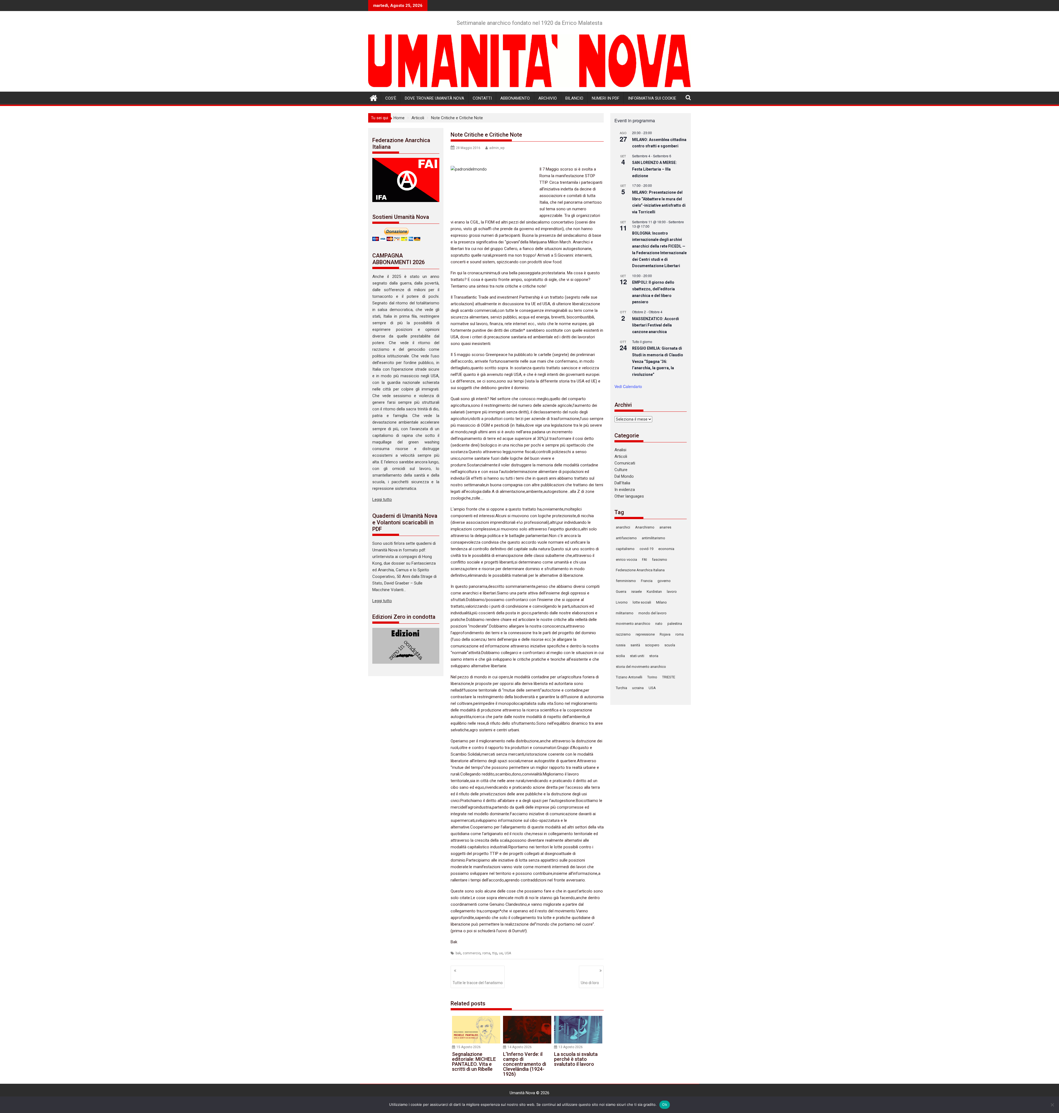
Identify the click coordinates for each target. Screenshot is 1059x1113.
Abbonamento (515, 98)
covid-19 (646, 549)
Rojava (665, 634)
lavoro (672, 591)
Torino (652, 677)
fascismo (659, 559)
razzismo (623, 634)
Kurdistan (654, 591)
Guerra (621, 591)
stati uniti (637, 656)
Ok (664, 1104)
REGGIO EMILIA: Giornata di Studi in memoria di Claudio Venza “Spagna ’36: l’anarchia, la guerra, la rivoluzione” (657, 361)
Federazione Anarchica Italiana (640, 570)
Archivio (547, 98)
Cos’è (390, 98)
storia (653, 656)
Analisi (620, 449)
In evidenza (624, 489)
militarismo (624, 613)
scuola (669, 645)
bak (458, 953)
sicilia (620, 656)
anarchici (623, 527)
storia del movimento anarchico (641, 667)
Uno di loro (590, 983)
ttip (494, 953)
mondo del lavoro (652, 613)
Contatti (482, 98)
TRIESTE (668, 677)
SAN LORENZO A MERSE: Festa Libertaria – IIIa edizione (654, 169)
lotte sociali (642, 602)
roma (486, 953)
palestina (674, 623)
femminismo (626, 581)
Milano (661, 602)
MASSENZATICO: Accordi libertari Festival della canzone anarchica (655, 325)
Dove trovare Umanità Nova (434, 98)
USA (508, 953)
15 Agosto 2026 (468, 1047)
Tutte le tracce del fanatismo (478, 983)
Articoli (620, 456)
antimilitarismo (653, 538)
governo (664, 581)
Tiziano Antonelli (629, 677)
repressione (645, 634)
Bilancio (574, 98)
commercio (471, 953)
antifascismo (626, 538)
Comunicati (624, 463)
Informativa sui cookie (652, 98)
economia (666, 549)
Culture (620, 469)
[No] (1052, 1104)
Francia (646, 581)
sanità (635, 645)
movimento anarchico (633, 623)
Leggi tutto (382, 499)
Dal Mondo (624, 476)
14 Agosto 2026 (519, 1047)
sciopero (652, 645)
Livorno (622, 602)
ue (501, 953)
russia (620, 645)
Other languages (629, 496)
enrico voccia (626, 559)
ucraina (638, 688)
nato (658, 623)
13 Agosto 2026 (570, 1047)
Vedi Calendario (628, 386)
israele (636, 591)
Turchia (621, 688)
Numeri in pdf (605, 98)
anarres (665, 527)
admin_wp (496, 148)
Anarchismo (644, 527)
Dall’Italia (622, 482)
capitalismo (625, 549)
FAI (644, 559)
